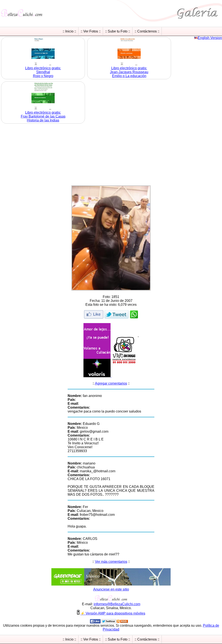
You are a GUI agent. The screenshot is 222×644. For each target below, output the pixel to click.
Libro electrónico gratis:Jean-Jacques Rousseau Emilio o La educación (129, 72)
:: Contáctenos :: (147, 31)
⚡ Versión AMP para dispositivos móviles (112, 613)
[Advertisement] (111, 155)
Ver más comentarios (111, 561)
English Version (210, 38)
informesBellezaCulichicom (117, 604)
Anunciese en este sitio (111, 589)
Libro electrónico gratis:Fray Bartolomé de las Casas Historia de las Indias (43, 116)
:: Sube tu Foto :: (117, 31)
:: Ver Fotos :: (91, 31)
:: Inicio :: (69, 31)
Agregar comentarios (111, 383)
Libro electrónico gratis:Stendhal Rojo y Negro (43, 72)
